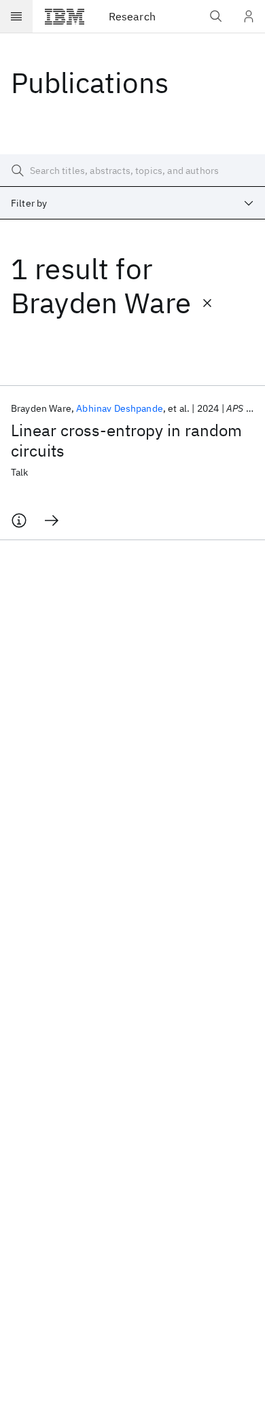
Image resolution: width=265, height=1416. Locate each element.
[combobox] (132, 203)
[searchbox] (132, 170)
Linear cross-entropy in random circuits (126, 440)
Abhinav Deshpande (119, 408)
